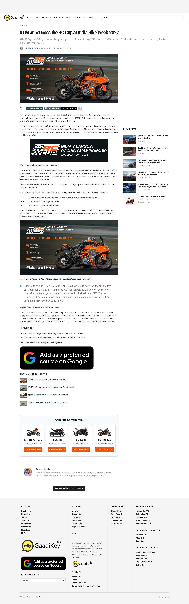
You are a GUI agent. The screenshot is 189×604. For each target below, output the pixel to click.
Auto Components (89, 17)
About (68, 17)
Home (21, 25)
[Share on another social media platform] (80, 108)
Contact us (76, 576)
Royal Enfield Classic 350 (145, 552)
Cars (37, 17)
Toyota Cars (25, 520)
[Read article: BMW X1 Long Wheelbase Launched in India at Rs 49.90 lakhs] (129, 139)
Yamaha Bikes (77, 524)
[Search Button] (183, 18)
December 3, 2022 (47, 48)
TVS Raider (140, 565)
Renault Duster (116, 524)
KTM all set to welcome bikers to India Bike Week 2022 (47, 379)
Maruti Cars (25, 514)
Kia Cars (24, 533)
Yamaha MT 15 (141, 559)
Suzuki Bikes (77, 520)
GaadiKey (27, 597)
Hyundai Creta (116, 511)
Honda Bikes (77, 514)
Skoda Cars (25, 530)
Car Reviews (59, 17)
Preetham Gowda (32, 48)
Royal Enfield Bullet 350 (144, 562)
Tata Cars (25, 517)
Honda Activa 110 (142, 511)
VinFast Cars (26, 524)
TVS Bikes (76, 517)
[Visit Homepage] (14, 17)
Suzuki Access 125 (143, 520)
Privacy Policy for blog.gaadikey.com (86, 586)
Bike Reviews (47, 17)
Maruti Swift (115, 517)
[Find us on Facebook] (159, 597)
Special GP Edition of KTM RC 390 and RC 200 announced (48, 395)
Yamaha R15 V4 (141, 555)
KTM (61, 48)
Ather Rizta (140, 541)
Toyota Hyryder (116, 520)
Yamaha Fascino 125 (143, 524)
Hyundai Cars (26, 511)
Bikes (29, 17)
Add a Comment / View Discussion (69, 488)
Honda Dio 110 (141, 517)
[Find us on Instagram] (168, 597)
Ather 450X (140, 538)
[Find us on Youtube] (165, 597)
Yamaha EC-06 (141, 535)
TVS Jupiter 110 (142, 514)
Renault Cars (26, 527)
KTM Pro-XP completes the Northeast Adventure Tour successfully (51, 387)
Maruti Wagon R (116, 514)
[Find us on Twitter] (162, 597)
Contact (76, 17)
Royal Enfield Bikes (79, 527)
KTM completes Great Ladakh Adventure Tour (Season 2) (48, 402)
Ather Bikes (76, 511)
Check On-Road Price (33, 449)
